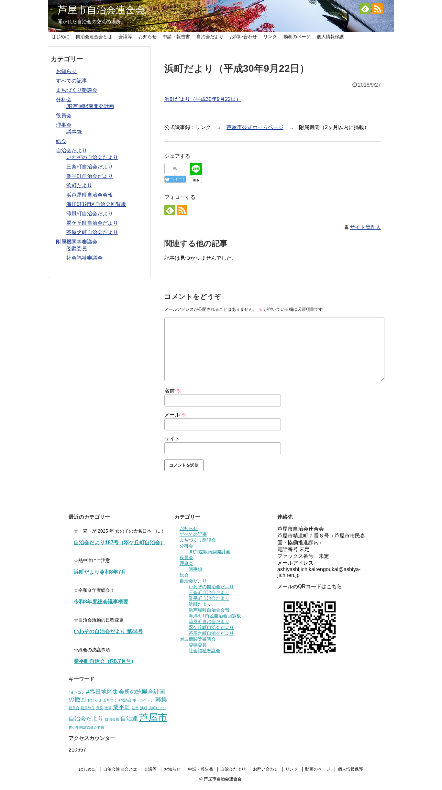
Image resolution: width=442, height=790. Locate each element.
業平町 (121, 707)
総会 (61, 141)
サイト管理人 (365, 227)
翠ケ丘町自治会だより (92, 223)
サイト (172, 438)
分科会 (64, 99)
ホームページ (143, 700)
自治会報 (112, 719)
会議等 (125, 36)
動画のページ (297, 36)
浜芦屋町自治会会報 (89, 195)
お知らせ (147, 36)
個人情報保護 (330, 36)
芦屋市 (153, 717)
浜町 (143, 708)
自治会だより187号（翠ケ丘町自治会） (119, 542)
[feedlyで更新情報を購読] (365, 8)
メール (175, 414)
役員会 (64, 115)
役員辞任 (88, 708)
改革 (108, 708)
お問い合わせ (243, 36)
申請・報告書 (176, 36)
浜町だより (79, 185)
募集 (161, 699)
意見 (99, 708)
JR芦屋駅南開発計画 (90, 106)
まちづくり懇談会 (76, 90)
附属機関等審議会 (76, 241)
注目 (135, 708)
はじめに (60, 36)
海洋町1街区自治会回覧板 (96, 204)
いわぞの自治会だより (92, 157)
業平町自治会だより (89, 176)
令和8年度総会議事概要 (101, 601)
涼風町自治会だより (89, 213)
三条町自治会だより (89, 166)
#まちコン (77, 692)
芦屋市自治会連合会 (101, 10)
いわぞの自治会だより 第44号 (108, 631)
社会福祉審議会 (84, 258)
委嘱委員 (76, 248)
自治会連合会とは (94, 36)
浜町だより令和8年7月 (100, 572)
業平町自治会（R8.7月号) (103, 661)
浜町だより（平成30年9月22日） (202, 99)
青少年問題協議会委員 (86, 727)
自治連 (129, 718)
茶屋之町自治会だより (92, 232)
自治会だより (210, 36)
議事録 (74, 132)
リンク (270, 36)
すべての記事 (71, 80)
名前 (172, 391)
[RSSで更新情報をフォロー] (377, 8)
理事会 (64, 125)
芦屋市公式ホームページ (255, 127)
